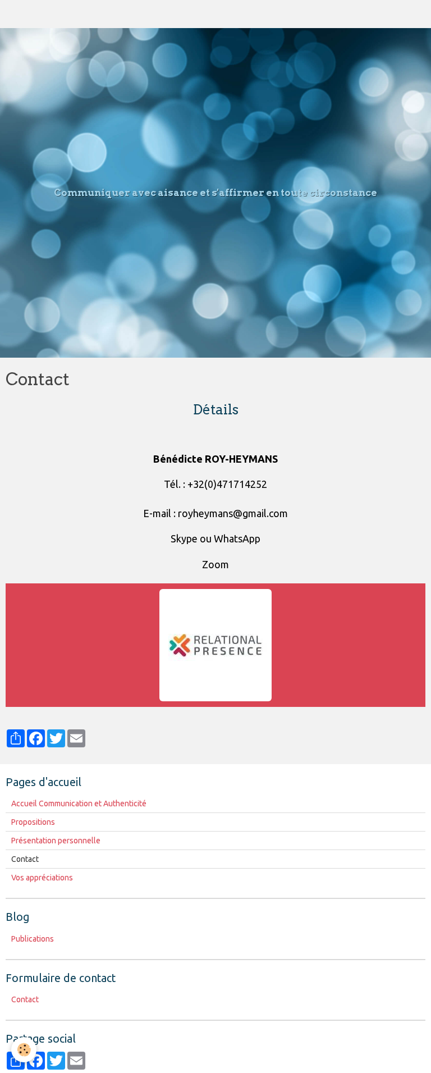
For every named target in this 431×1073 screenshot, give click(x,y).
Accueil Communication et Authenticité (78, 803)
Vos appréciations (42, 877)
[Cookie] (23, 1049)
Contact (25, 999)
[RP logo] (215, 644)
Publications (32, 938)
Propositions (33, 822)
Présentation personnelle (55, 840)
